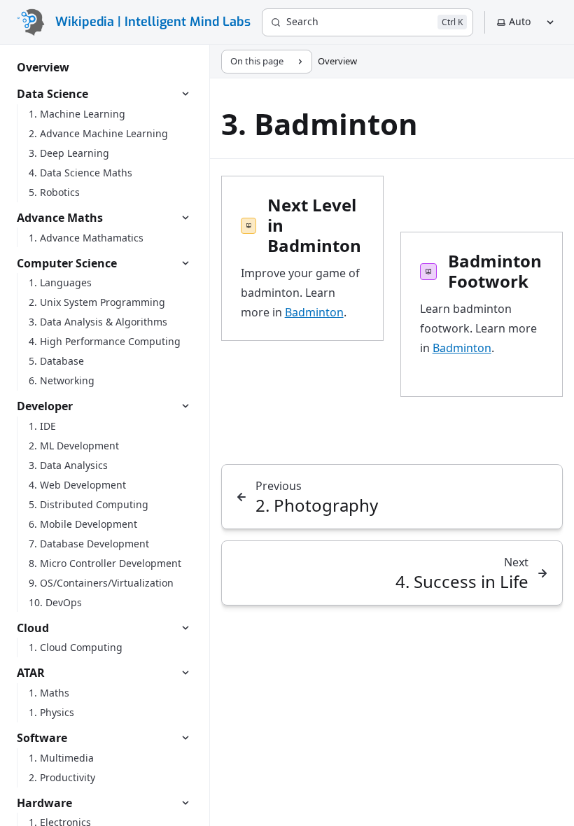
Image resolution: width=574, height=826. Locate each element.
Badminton (314, 312)
